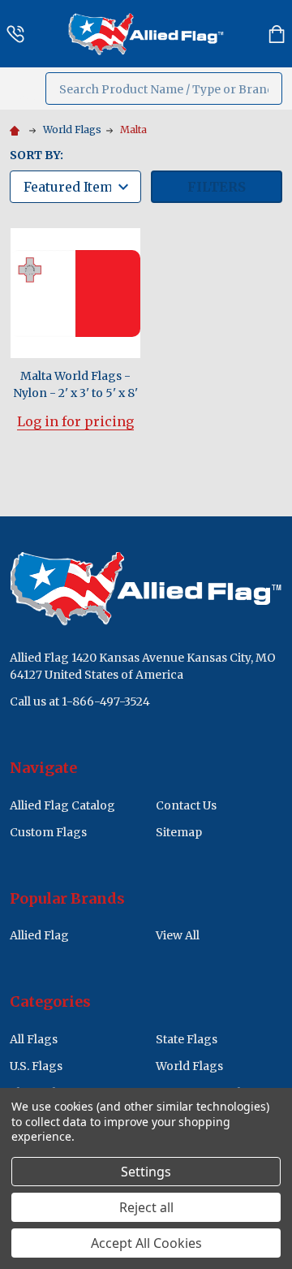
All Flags (34, 1039)
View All (178, 935)
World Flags (189, 1066)
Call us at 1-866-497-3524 (80, 701)
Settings (146, 1172)
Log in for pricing (75, 421)
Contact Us (186, 805)
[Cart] (276, 34)
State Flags (186, 1039)
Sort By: (36, 155)
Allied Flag (39, 935)
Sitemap (179, 832)
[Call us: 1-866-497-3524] (15, 34)
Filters (216, 187)
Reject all (146, 1207)
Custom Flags (48, 832)
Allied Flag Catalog (62, 805)
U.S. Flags (36, 1066)
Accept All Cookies (146, 1243)
